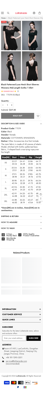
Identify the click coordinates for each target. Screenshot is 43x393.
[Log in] (34, 13)
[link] (11, 287)
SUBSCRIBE (33, 338)
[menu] (2, 13)
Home (3, 18)
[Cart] (39, 13)
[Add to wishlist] (38, 116)
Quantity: (5, 101)
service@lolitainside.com (16, 361)
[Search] (8, 13)
